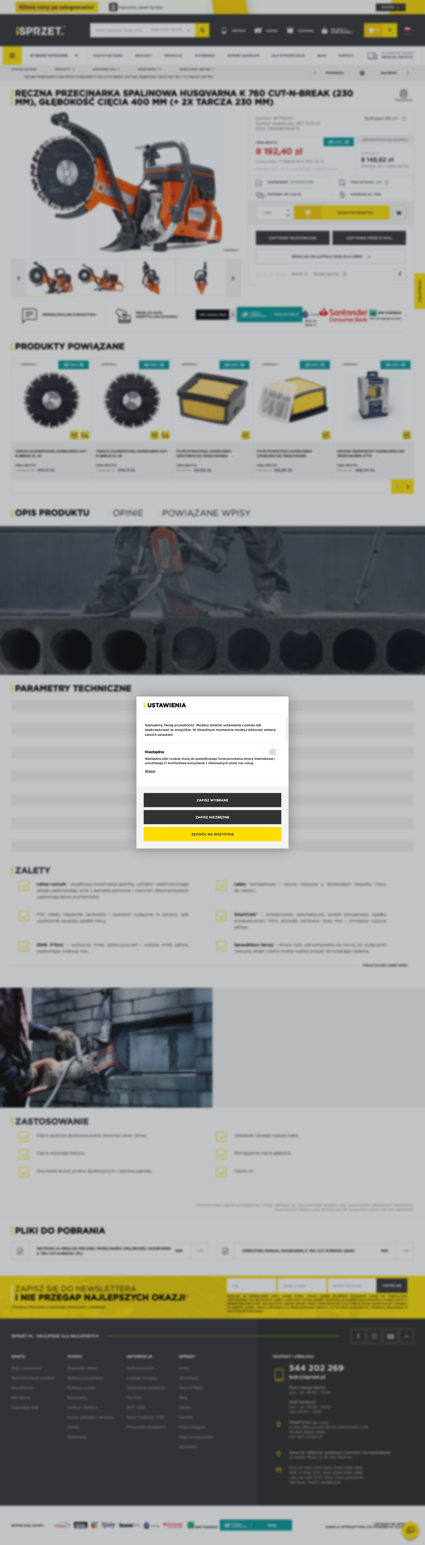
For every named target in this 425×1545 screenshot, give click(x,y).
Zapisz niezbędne (212, 817)
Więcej (150, 771)
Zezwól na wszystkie (212, 834)
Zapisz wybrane (212, 800)
